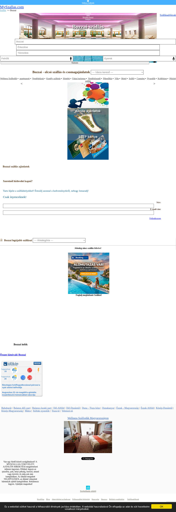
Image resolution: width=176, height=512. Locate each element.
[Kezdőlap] (88, 1)
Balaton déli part (21, 408)
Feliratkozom (155, 218)
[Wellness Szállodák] (88, 452)
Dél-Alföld (58, 408)
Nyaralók (151, 78)
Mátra (28, 410)
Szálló (131, 78)
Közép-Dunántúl (164, 408)
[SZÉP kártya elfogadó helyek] (88, 159)
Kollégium (162, 78)
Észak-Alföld (147, 408)
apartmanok (25, 78)
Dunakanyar (108, 408)
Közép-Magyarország (12, 410)
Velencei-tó (67, 410)
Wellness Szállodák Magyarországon (88, 417)
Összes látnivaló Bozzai (13, 354)
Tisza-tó (56, 410)
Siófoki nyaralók (41, 410)
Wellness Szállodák (8, 78)
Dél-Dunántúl (73, 408)
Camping (141, 78)
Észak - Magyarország (127, 408)
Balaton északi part (41, 408)
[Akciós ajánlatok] (88, 133)
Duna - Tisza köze (91, 408)
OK (161, 506)
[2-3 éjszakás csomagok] (88, 107)
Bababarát (6, 408)
